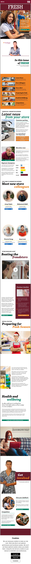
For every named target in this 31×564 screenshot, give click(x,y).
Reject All (15, 557)
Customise (15, 560)
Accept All (15, 554)
